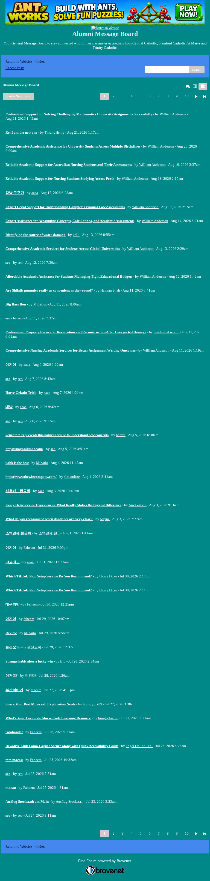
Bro (63, 661)
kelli (76, 235)
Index (40, 61)
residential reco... (166, 332)
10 (187, 96)
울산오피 (34, 647)
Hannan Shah (110, 290)
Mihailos (40, 304)
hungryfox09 (92, 704)
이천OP (30, 675)
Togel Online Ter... (139, 746)
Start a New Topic (18, 96)
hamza (121, 435)
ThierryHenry (55, 132)
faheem (29, 619)
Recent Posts (14, 68)
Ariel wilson (138, 505)
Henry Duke (108, 576)
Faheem (29, 548)
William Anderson (173, 114)
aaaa (34, 193)
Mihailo (42, 463)
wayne (105, 519)
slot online (72, 477)
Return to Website (18, 61)
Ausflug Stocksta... (69, 801)
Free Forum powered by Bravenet (105, 861)
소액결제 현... (49, 533)
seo (20, 262)
